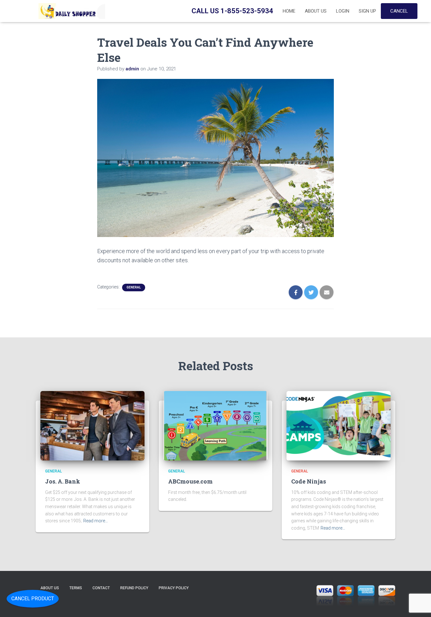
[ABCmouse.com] (215, 425)
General (134, 287)
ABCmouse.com (190, 481)
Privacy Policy (174, 588)
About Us (316, 11)
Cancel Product (32, 599)
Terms (75, 588)
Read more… (95, 520)
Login (342, 11)
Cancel (399, 11)
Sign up (367, 11)
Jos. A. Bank (62, 481)
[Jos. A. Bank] (92, 425)
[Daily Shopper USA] (70, 11)
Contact (101, 588)
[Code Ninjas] (338, 425)
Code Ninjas (308, 481)
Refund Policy (134, 588)
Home (289, 11)
